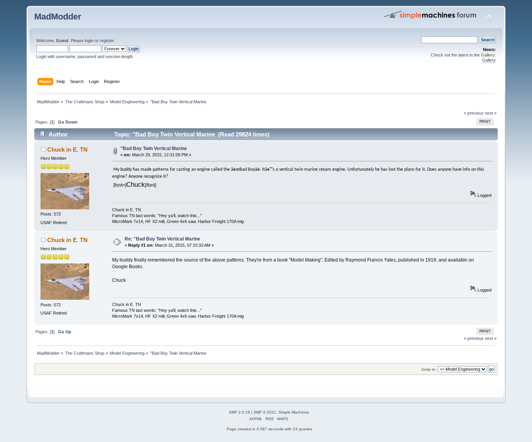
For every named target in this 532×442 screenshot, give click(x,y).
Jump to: (429, 369)
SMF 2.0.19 (239, 412)
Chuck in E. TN (67, 149)
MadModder (57, 16)
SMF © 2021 (265, 412)
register (107, 40)
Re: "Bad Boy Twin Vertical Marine (162, 239)
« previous (474, 113)
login (89, 40)
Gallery (489, 60)
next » (491, 113)
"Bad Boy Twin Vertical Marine (153, 148)
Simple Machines (293, 412)
